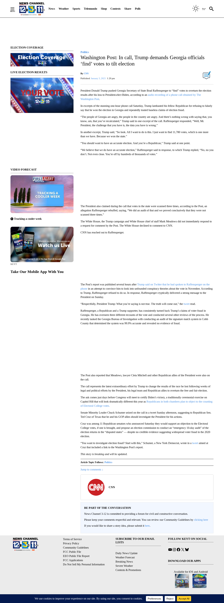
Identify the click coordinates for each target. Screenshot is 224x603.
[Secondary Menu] (15, 8)
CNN (86, 73)
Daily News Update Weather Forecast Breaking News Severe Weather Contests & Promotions (128, 561)
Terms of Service (72, 539)
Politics (108, 462)
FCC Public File (72, 551)
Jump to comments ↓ (91, 469)
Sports (76, 8)
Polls (138, 8)
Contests (115, 8)
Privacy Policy (71, 543)
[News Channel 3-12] (32, 9)
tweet (187, 303)
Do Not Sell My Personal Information (84, 564)
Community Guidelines (76, 547)
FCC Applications (73, 560)
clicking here (201, 519)
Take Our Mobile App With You (37, 271)
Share (127, 8)
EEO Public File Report (76, 556)
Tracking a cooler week (28, 218)
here (147, 525)
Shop (104, 8)
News (51, 8)
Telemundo (90, 8)
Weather (64, 8)
